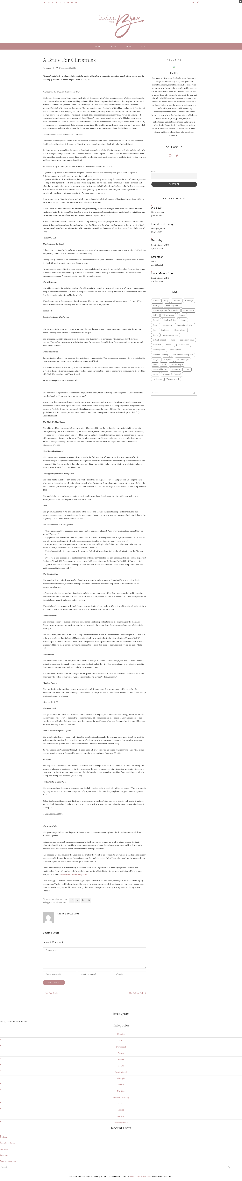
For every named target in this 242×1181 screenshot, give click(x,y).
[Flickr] (52, 2)
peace (168, 345)
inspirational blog (185, 325)
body (166, 300)
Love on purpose (170, 335)
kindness (165, 330)
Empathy (4, 1149)
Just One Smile (51, 993)
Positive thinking (160, 354)
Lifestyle (121, 1078)
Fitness (182, 315)
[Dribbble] (48, 2)
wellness (157, 379)
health (156, 320)
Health (121, 1066)
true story (121, 1116)
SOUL (121, 1104)
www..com (74, 874)
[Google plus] (60, 2)
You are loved (173, 379)
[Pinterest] (68, 2)
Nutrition (121, 1091)
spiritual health (160, 369)
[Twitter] (44, 2)
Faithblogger (168, 315)
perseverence (182, 345)
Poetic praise (159, 350)
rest (155, 364)
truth (155, 374)
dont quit (157, 305)
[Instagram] (72, 2)
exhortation (188, 310)
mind (173, 340)
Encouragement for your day (166, 310)
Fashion (121, 1053)
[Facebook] (56, 2)
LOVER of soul (159, 340)
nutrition (157, 345)
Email (153, 171)
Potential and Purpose (183, 354)
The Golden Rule (136, 993)
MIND (113, 46)
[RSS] (76, 2)
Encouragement (173, 305)
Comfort (176, 300)
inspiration (167, 325)
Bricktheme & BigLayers (141, 1177)
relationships (183, 359)
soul (164, 364)
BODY (128, 46)
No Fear (3, 1137)
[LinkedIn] (64, 2)
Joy (154, 330)
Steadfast (4, 1155)
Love (155, 335)
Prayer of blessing (121, 1097)
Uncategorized (121, 1122)
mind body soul (187, 340)
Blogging (121, 1034)
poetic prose (175, 350)
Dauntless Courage (8, 1143)
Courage (189, 300)
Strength (176, 369)
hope (155, 325)
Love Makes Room (8, 1162)
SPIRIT (144, 46)
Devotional (121, 1047)
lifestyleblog (180, 330)
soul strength (177, 364)
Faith (155, 315)
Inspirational (121, 1072)
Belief (156, 300)
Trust (187, 369)
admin (48, 68)
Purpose (168, 359)
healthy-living (170, 320)
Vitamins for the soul (172, 374)
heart (183, 320)
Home (97, 46)
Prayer (156, 359)
